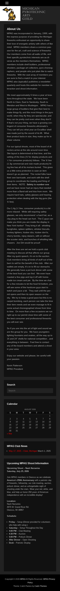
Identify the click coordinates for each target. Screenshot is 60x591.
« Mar (9, 433)
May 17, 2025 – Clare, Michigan (23, 451)
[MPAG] (30, 13)
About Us (13, 29)
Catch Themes (41, 586)
